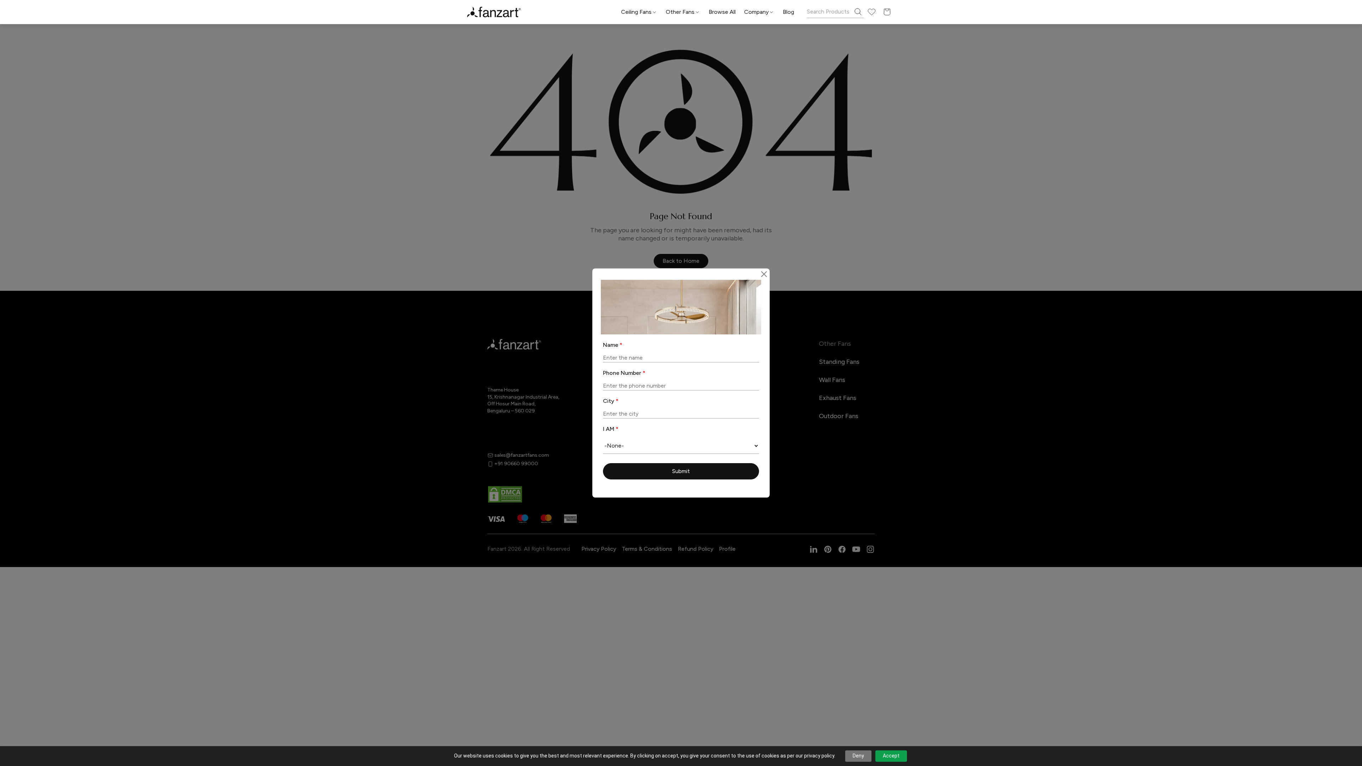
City (611, 401)
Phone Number (624, 373)
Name (612, 345)
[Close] (764, 274)
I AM (611, 429)
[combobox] (681, 446)
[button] (681, 471)
